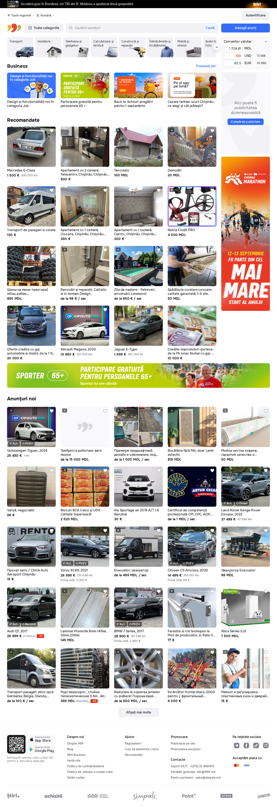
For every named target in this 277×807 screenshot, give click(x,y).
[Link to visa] (246, 765)
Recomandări (134, 754)
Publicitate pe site (183, 743)
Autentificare (256, 15)
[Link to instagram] (266, 745)
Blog (70, 749)
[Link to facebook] (246, 745)
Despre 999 (75, 743)
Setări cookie (75, 777)
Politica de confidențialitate (85, 766)
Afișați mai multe (138, 712)
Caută (210, 28)
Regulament (133, 743)
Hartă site (73, 760)
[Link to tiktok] (256, 745)
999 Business (76, 754)
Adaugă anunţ (245, 28)
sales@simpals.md (208, 777)
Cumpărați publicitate (245, 122)
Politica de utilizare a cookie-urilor (90, 772)
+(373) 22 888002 (202, 766)
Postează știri (206, 66)
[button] (20, 47)
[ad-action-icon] (52, 131)
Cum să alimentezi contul (142, 749)
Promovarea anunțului (185, 749)
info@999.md (206, 772)
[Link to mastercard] (237, 765)
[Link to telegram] (237, 745)
